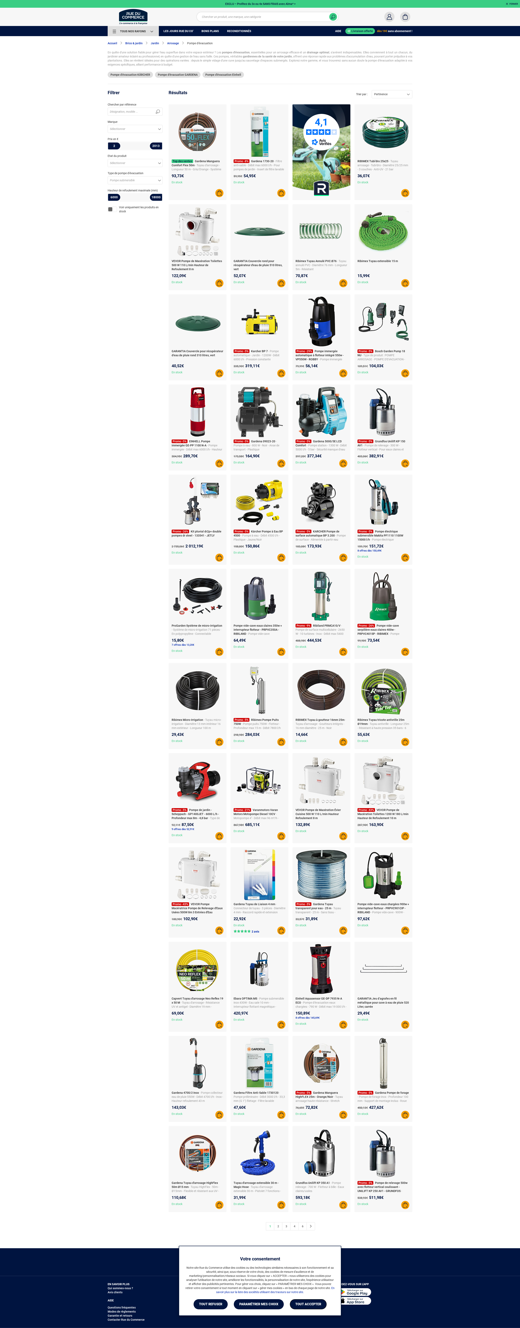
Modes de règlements (122, 1311)
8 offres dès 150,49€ (369, 550)
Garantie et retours (120, 1315)
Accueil (112, 43)
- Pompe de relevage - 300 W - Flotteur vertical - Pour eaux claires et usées (381, 449)
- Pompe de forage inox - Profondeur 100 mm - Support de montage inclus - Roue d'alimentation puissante (383, 1101)
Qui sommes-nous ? (120, 1288)
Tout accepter (308, 1304)
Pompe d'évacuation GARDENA (178, 74)
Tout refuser (210, 1304)
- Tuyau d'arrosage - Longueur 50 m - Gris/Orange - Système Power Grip (196, 169)
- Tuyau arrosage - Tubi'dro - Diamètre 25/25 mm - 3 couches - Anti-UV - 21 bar (383, 165)
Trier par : (362, 94)
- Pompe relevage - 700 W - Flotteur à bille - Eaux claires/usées (320, 1187)
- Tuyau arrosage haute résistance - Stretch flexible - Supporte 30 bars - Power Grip (320, 1101)
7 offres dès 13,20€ (183, 644)
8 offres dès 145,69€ (308, 1017)
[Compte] (389, 17)
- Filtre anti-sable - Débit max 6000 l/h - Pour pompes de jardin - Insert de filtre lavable (259, 165)
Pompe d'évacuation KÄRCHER (130, 74)
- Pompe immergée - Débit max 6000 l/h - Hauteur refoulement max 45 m (197, 449)
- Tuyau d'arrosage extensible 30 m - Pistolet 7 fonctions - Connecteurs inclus (257, 1191)
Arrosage (173, 43)
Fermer (513, 4)
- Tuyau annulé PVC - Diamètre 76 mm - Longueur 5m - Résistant (321, 265)
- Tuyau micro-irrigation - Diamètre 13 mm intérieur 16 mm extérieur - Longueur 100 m (196, 724)
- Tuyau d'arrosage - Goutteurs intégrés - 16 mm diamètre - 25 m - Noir (321, 724)
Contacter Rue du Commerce (126, 1319)
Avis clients (115, 1292)
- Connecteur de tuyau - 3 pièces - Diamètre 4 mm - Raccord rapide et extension (259, 908)
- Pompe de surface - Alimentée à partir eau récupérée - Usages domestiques (321, 539)
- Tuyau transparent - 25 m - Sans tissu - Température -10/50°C (318, 912)
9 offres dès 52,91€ (183, 829)
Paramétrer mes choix (258, 1304)
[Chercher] (333, 17)
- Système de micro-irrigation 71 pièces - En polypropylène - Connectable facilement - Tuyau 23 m (196, 633)
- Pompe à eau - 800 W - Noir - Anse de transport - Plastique (256, 445)
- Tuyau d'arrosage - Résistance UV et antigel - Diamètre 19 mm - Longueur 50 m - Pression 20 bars (196, 1006)
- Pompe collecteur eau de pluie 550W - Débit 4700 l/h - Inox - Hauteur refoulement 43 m (197, 1096)
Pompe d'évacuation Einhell (223, 74)
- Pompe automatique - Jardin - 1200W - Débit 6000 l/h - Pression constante (257, 355)
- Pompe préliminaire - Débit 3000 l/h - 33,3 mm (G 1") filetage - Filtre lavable (259, 1096)
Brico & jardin (134, 43)
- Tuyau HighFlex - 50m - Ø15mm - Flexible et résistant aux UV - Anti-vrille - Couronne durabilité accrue (195, 1191)
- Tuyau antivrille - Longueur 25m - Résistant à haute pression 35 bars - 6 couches (383, 728)
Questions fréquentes (122, 1307)
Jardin (155, 43)
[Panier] (405, 17)
